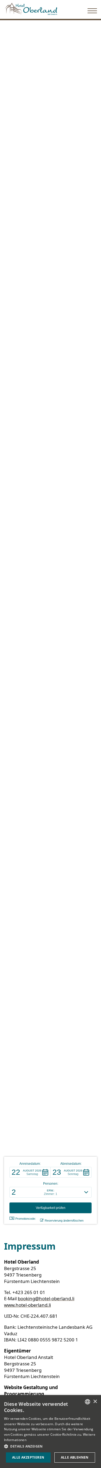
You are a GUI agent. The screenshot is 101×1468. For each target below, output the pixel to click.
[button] (30, 1172)
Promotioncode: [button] (25, 1218)
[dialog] (50, 1431)
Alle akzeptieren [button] (28, 1457)
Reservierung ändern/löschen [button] (64, 1220)
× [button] (95, 1402)
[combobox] (87, 1401)
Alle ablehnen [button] (75, 1457)
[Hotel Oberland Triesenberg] (31, 7)
